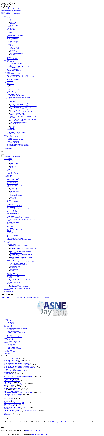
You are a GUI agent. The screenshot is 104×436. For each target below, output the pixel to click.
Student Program (11, 335)
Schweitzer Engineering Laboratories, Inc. (15, 400)
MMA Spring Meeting (13, 331)
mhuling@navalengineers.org (32, 430)
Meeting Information (9, 325)
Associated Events (8, 326)
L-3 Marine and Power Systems (12, 381)
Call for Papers (11, 322)
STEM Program (11, 334)
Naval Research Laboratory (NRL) (13, 388)
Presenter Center (8, 350)
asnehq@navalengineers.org (11, 8)
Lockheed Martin (8, 382)
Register (3, 12)
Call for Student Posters (13, 323)
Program (6, 319)
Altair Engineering (8, 362)
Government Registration (13, 341)
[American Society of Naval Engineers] (11, 10)
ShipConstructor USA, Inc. (11, 404)
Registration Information (10, 338)
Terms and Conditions (9, 351)
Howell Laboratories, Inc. (10, 375)
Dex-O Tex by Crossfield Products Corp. (14, 370)
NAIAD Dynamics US (10, 385)
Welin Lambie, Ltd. (9, 414)
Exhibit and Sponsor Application (58, 422)
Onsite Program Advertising (14, 348)
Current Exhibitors (12, 345)
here (95, 422)
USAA (6, 413)
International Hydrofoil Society (12, 378)
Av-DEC (6, 369)
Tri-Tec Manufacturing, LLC (11, 411)
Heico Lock (7, 372)
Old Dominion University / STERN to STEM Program (18, 392)
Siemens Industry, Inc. (9, 406)
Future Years (7, 353)
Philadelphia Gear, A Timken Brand (13, 394)
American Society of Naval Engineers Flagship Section (18, 366)
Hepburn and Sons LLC (10, 373)
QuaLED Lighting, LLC (10, 395)
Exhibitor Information (12, 347)
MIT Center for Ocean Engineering (13, 384)
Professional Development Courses (16, 332)
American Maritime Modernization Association (16, 363)
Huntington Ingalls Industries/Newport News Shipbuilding (19, 376)
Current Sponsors (11, 344)
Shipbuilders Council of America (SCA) (14, 403)
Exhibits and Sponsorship (10, 342)
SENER (6, 401)
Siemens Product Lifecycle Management (14, 407)
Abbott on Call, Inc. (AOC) (11, 359)
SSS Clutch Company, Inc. (11, 408)
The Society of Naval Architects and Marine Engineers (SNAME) (21, 410)
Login (7, 12)
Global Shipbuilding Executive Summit (17, 328)
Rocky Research (8, 397)
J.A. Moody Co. (8, 379)
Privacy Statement (35, 434)
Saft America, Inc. (8, 398)
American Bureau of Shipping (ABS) (13, 360)
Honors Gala (10, 329)
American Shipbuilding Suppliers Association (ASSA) (18, 364)
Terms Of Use (44, 434)
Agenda (9, 320)
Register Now (10, 340)
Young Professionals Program (14, 337)
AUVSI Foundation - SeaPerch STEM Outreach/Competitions (20, 367)
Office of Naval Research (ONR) (12, 391)
